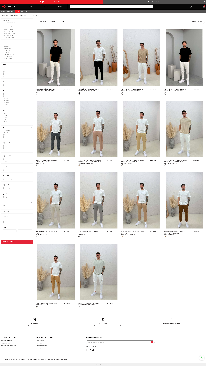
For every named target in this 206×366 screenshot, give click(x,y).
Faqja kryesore (4, 15)
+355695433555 (42, 359)
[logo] (12, 6)
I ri (4, 222)
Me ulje (6, 216)
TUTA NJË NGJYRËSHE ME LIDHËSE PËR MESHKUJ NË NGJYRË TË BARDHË (46, 89)
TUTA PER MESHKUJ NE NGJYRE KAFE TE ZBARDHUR (132, 232)
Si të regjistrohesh (40, 340)
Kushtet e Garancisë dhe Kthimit (8, 345)
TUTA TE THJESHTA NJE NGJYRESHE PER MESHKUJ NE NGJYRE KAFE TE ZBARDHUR (89, 161)
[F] (87, 350)
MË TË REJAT (10, 11)
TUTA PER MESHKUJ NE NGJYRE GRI (88, 232)
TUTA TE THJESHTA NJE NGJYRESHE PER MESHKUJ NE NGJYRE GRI (47, 161)
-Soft (103, 364)
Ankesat (3, 348)
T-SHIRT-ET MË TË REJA (10, 22)
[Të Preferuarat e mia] (195, 7)
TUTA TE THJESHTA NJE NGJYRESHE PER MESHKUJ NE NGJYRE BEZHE (132, 161)
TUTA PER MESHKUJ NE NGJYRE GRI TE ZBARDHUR (46, 232)
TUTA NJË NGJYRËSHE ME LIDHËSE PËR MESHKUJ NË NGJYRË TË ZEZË (89, 89)
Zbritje (53, 21)
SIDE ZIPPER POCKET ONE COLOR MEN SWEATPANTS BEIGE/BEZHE (46, 304)
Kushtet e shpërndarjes (6, 340)
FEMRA (30, 6)
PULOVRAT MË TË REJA (9, 31)
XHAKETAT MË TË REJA (9, 33)
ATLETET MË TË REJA (9, 37)
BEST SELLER (24, 11)
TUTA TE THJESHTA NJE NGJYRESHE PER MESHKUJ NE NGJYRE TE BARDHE (175, 161)
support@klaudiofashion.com (61, 359)
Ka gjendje (6, 211)
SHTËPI (60, 6)
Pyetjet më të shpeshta (41, 345)
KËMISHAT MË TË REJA (9, 25)
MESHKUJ (45, 6)
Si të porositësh (39, 343)
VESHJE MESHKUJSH (15, 15)
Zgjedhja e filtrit (8, 242)
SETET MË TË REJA (8, 35)
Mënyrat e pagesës (5, 343)
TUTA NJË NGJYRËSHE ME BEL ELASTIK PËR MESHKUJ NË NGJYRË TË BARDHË (133, 89)
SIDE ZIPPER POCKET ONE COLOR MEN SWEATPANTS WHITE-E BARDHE (88, 304)
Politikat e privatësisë (41, 348)
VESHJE (3, 11)
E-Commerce (108, 364)
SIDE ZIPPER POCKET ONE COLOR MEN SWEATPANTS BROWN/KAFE (174, 232)
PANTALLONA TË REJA (9, 27)
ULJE (17, 11)
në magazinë (43, 21)
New (63, 21)
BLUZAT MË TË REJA (9, 29)
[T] (94, 350)
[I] (90, 350)
